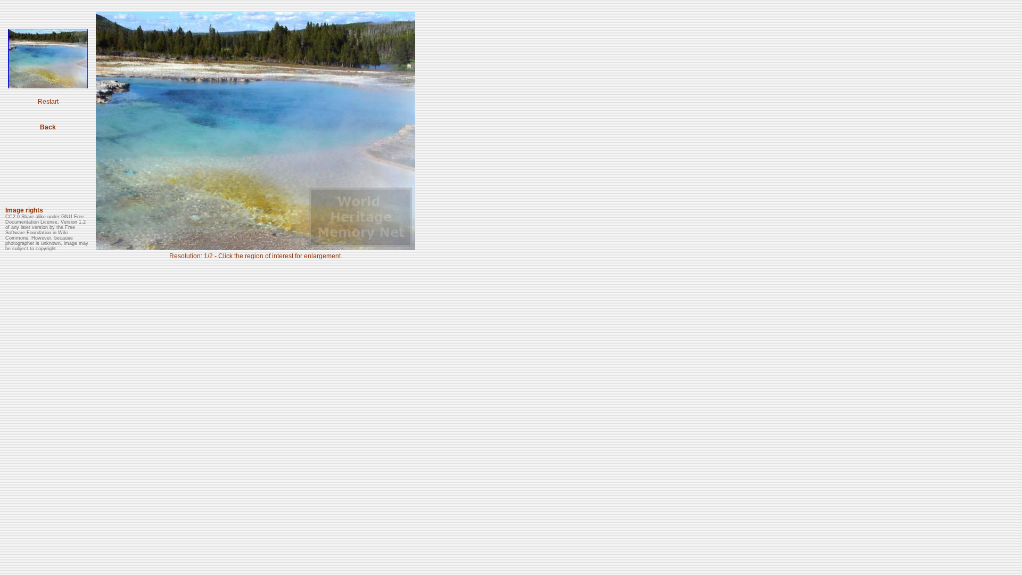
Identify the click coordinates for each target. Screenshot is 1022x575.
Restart (48, 101)
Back (48, 127)
